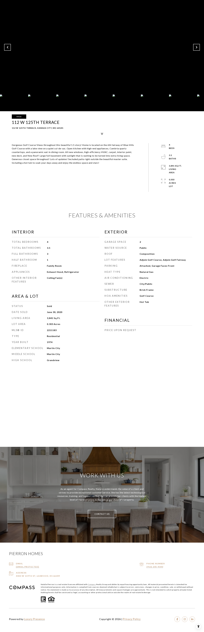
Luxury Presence (34, 619)
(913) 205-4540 (154, 567)
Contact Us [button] (102, 514)
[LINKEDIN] (192, 619)
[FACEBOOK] (177, 619)
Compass (92, 584)
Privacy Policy (132, 619)
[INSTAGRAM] (184, 619)
